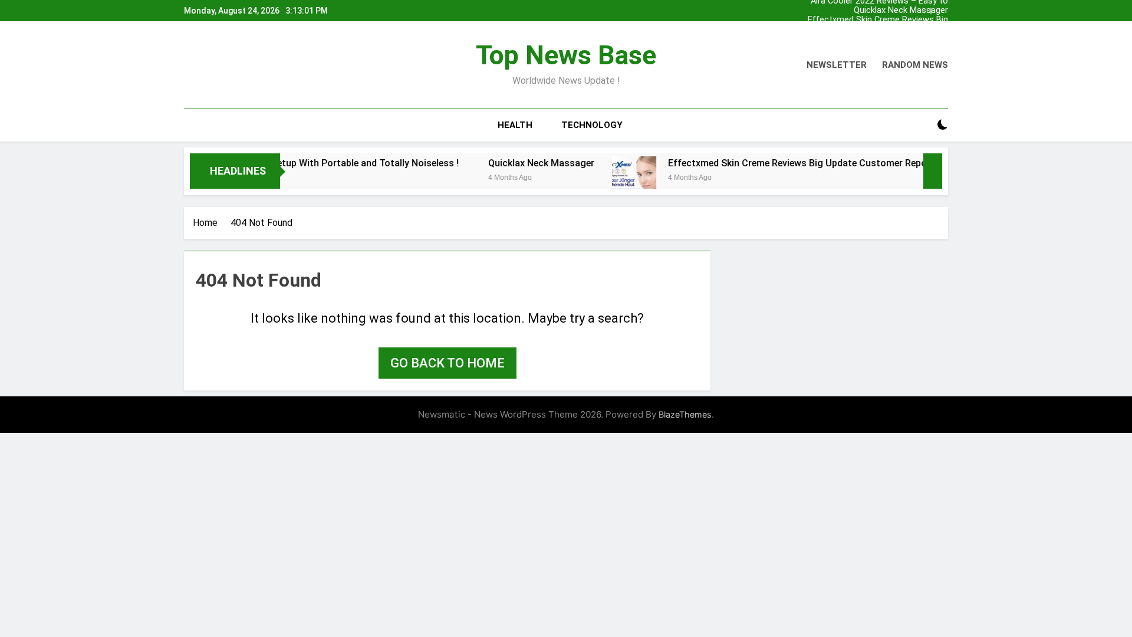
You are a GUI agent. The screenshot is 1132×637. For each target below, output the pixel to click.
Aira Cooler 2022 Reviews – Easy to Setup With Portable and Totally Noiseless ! (879, 39)
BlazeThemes (685, 414)
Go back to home (447, 363)
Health (515, 125)
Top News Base (566, 55)
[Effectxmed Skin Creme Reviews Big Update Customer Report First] (617, 178)
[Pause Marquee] (932, 171)
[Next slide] (942, 7)
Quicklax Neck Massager (901, 10)
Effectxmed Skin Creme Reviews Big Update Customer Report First (878, 20)
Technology (592, 125)
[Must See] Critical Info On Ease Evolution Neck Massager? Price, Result (867, 29)
